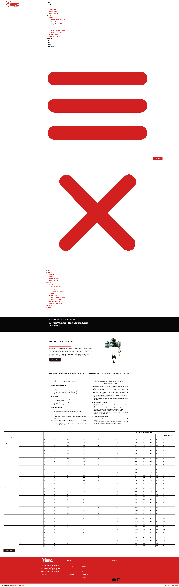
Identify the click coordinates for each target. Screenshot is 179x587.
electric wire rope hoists (63, 353)
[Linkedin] (118, 579)
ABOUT (49, 5)
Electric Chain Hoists (57, 32)
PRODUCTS (50, 15)
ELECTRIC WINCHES (54, 34)
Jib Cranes (54, 26)
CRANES (51, 17)
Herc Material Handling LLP (16, 585)
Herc (50, 348)
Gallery (48, 42)
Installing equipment (58, 402)
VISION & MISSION (53, 13)
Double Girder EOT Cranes (58, 19)
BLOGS (49, 44)
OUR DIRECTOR (53, 7)
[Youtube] (114, 579)
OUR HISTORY (52, 9)
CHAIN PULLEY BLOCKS (55, 36)
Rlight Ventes (175, 585)
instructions (112, 389)
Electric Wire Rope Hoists (58, 30)
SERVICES (49, 38)
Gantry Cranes (55, 21)
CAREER (49, 40)
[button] (97, 158)
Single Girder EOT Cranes (58, 23)
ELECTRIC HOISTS (54, 28)
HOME (48, 2)
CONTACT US (50, 47)
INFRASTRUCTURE (54, 11)
